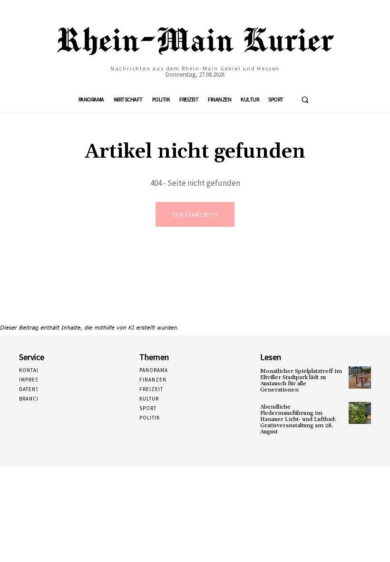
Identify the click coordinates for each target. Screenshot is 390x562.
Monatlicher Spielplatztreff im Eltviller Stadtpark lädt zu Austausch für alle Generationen (301, 381)
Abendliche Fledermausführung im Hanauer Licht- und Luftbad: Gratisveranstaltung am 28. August (298, 419)
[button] (305, 99)
